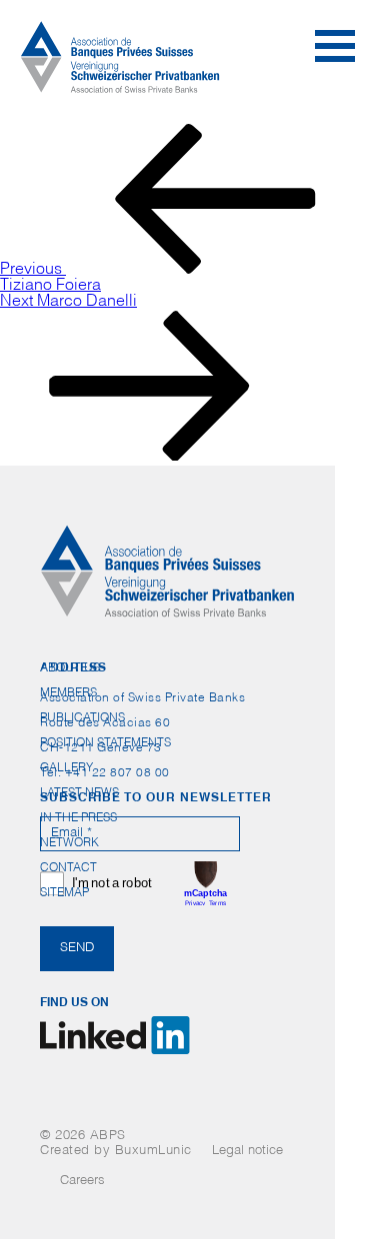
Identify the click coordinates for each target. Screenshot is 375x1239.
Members (68, 693)
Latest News (79, 793)
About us (70, 668)
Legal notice (247, 1151)
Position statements (105, 743)
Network (69, 843)
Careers (82, 1181)
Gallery (66, 768)
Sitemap (64, 893)
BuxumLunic (153, 1151)
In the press (78, 818)
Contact (68, 868)
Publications (82, 718)
